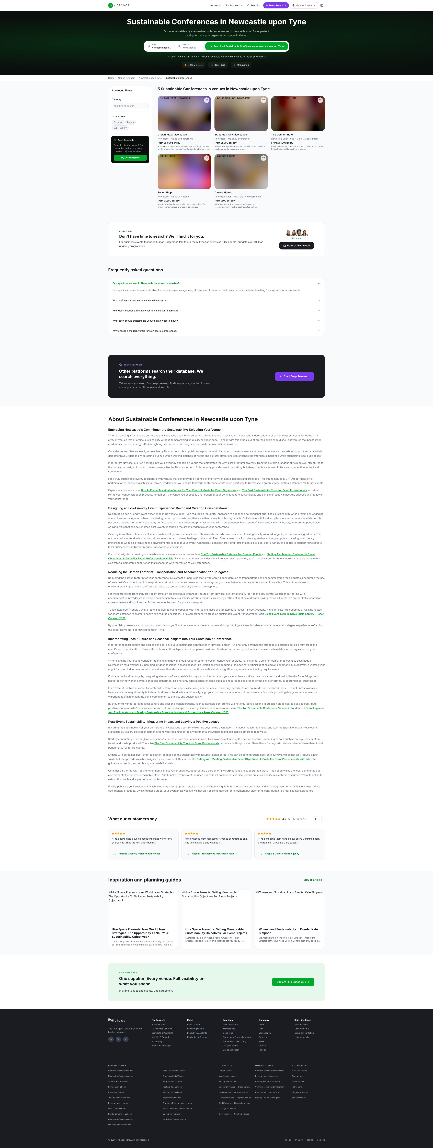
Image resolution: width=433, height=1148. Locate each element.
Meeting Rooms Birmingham (268, 1097)
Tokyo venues (298, 1087)
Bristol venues (244, 1087)
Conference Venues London (120, 1070)
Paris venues (297, 1076)
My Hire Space (303, 5)
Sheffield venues (241, 1114)
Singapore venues (300, 1092)
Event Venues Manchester (266, 1076)
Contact (262, 1045)
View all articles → (314, 879)
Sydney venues (299, 1097)
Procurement (193, 1024)
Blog (261, 1028)
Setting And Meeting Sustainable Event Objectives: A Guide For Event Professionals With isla (253, 759)
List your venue (230, 1045)
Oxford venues (225, 1114)
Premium (118, 122)
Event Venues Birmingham (267, 1092)
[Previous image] (161, 113)
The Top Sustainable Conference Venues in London (268, 708)
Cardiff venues (225, 1103)
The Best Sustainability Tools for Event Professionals (274, 490)
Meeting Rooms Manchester (267, 1081)
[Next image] (207, 113)
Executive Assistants (197, 1033)
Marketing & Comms (197, 1037)
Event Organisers (195, 1028)
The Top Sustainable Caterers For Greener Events (231, 554)
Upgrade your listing (304, 1033)
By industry (157, 1041)
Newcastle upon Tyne (150, 78)
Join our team (301, 1024)
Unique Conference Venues (120, 1076)
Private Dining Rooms (118, 1087)
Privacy (299, 1140)
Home (111, 78)
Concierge (228, 1033)
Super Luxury (120, 128)
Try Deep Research (130, 157)
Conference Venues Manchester (269, 1070)
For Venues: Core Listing (234, 1041)
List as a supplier (231, 1050)
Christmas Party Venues (173, 1076)
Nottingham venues (227, 1108)
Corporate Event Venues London (177, 1103)
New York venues (299, 1070)
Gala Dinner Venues (117, 1108)
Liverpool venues (226, 1097)
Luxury (130, 122)
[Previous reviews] (315, 819)
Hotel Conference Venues (174, 1070)
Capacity (116, 99)
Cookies (321, 1140)
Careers (263, 1037)
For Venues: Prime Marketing (237, 1037)
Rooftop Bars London (172, 1087)
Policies (262, 1050)
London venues (225, 1070)
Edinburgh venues (227, 1087)
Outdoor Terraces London (119, 1125)
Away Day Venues (116, 1092)
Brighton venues (243, 1097)
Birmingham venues (227, 1081)
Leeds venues (225, 1092)
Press (261, 1041)
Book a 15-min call (298, 245)
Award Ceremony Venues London (177, 1108)
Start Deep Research (296, 376)
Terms (310, 1140)
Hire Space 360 (159, 1024)
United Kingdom (126, 78)
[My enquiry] (322, 5)
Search (254, 5)
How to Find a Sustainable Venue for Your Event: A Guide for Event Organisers (188, 490)
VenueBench (265, 1033)
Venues (214, 5)
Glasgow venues (240, 1092)
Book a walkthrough (161, 1045)
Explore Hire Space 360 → (293, 981)
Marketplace (229, 1028)
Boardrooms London (172, 1097)
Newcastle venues (242, 1103)
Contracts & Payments (162, 1033)
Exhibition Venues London (120, 1114)
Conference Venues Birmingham (269, 1087)
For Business (232, 5)
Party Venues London (172, 1081)
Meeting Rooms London (173, 1092)
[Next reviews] (322, 819)
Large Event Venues (171, 1114)
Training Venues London (119, 1097)
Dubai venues (298, 1081)
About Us (263, 1024)
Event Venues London (118, 1103)
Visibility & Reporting (161, 1037)
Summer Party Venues (118, 1081)
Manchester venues (227, 1076)
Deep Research (278, 5)
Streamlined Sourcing (162, 1028)
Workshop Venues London (174, 1119)
